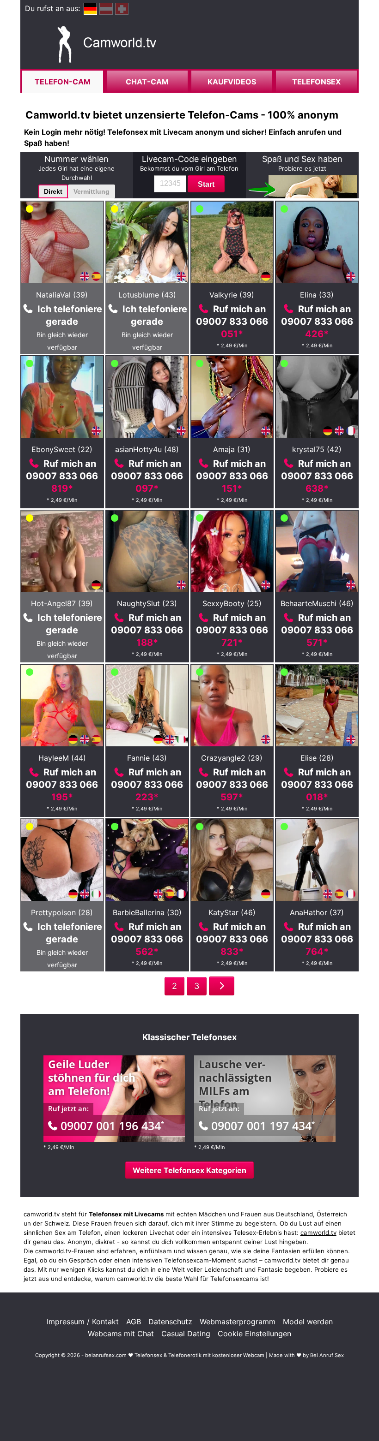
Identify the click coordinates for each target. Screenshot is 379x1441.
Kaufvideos (232, 81)
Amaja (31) (232, 449)
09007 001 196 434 (112, 1125)
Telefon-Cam (63, 81)
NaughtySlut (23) (147, 603)
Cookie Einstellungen (254, 1333)
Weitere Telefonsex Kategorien (189, 1170)
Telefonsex (316, 81)
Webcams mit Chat (121, 1333)
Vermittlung (91, 191)
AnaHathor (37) (317, 912)
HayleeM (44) (62, 757)
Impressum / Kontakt (83, 1321)
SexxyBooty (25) (232, 603)
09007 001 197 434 (263, 1125)
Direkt (53, 191)
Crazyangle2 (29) (232, 757)
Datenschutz (170, 1321)
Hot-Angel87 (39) (62, 603)
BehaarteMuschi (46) (317, 603)
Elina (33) (317, 294)
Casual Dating (185, 1333)
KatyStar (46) (232, 912)
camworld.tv (318, 1232)
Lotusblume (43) (147, 294)
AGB (133, 1321)
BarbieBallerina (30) (147, 912)
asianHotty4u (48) (147, 449)
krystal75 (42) (317, 449)
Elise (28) (317, 757)
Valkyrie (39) (231, 294)
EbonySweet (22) (61, 449)
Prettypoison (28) (62, 912)
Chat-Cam (147, 81)
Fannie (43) (147, 757)
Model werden (308, 1321)
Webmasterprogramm (237, 1321)
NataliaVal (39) (62, 294)
